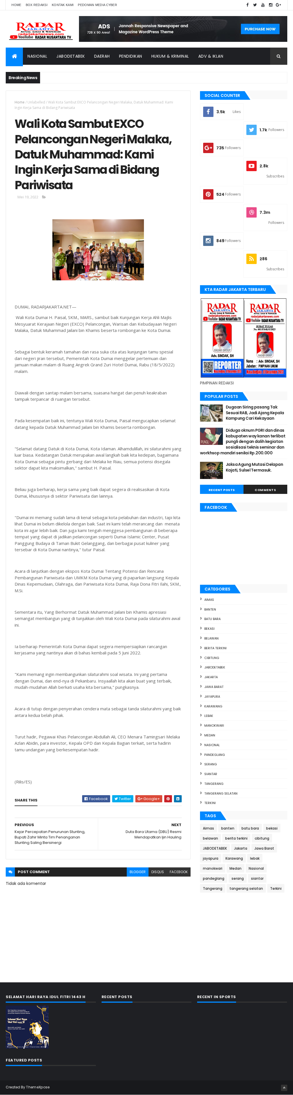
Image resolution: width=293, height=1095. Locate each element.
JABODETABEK (214, 667)
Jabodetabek (70, 56)
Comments (265, 490)
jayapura (212, 696)
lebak (208, 715)
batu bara (212, 619)
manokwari (214, 725)
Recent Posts (222, 490)
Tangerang (213, 783)
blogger (138, 871)
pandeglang (214, 754)
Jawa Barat (213, 687)
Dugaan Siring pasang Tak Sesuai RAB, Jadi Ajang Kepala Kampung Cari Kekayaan (255, 412)
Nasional (37, 56)
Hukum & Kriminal (170, 56)
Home (16, 5)
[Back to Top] (284, 1088)
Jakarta (211, 677)
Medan (209, 735)
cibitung (211, 658)
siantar (210, 774)
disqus (157, 871)
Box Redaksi (36, 5)
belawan (211, 638)
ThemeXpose (38, 1087)
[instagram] (271, 5)
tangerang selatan (220, 793)
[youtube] (263, 5)
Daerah (102, 56)
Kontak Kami (63, 5)
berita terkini (215, 648)
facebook (179, 871)
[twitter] (255, 5)
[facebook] (247, 5)
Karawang (213, 706)
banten (210, 609)
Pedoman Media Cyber (97, 5)
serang (210, 764)
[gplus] (278, 5)
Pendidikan (130, 56)
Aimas (209, 599)
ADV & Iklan (210, 56)
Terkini (210, 803)
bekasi (209, 628)
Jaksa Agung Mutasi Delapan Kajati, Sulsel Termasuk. (254, 467)
